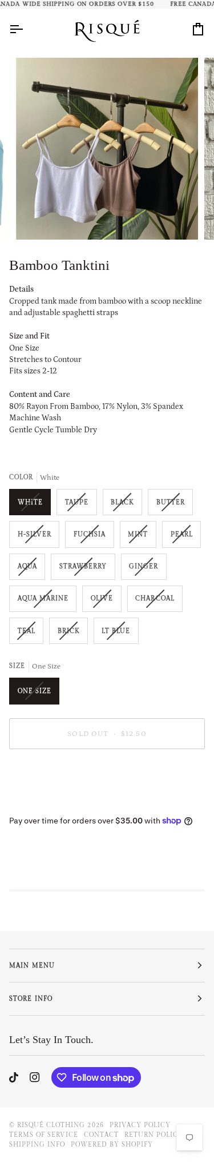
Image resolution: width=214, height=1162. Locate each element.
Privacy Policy (140, 1125)
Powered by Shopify (111, 1144)
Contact (101, 1135)
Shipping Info (37, 1144)
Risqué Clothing (51, 1125)
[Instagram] (35, 1077)
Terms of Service (43, 1135)
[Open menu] (26, 29)
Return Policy (153, 1135)
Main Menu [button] (31, 965)
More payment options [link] (48, 801)
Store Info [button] (30, 998)
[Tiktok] (13, 1077)
